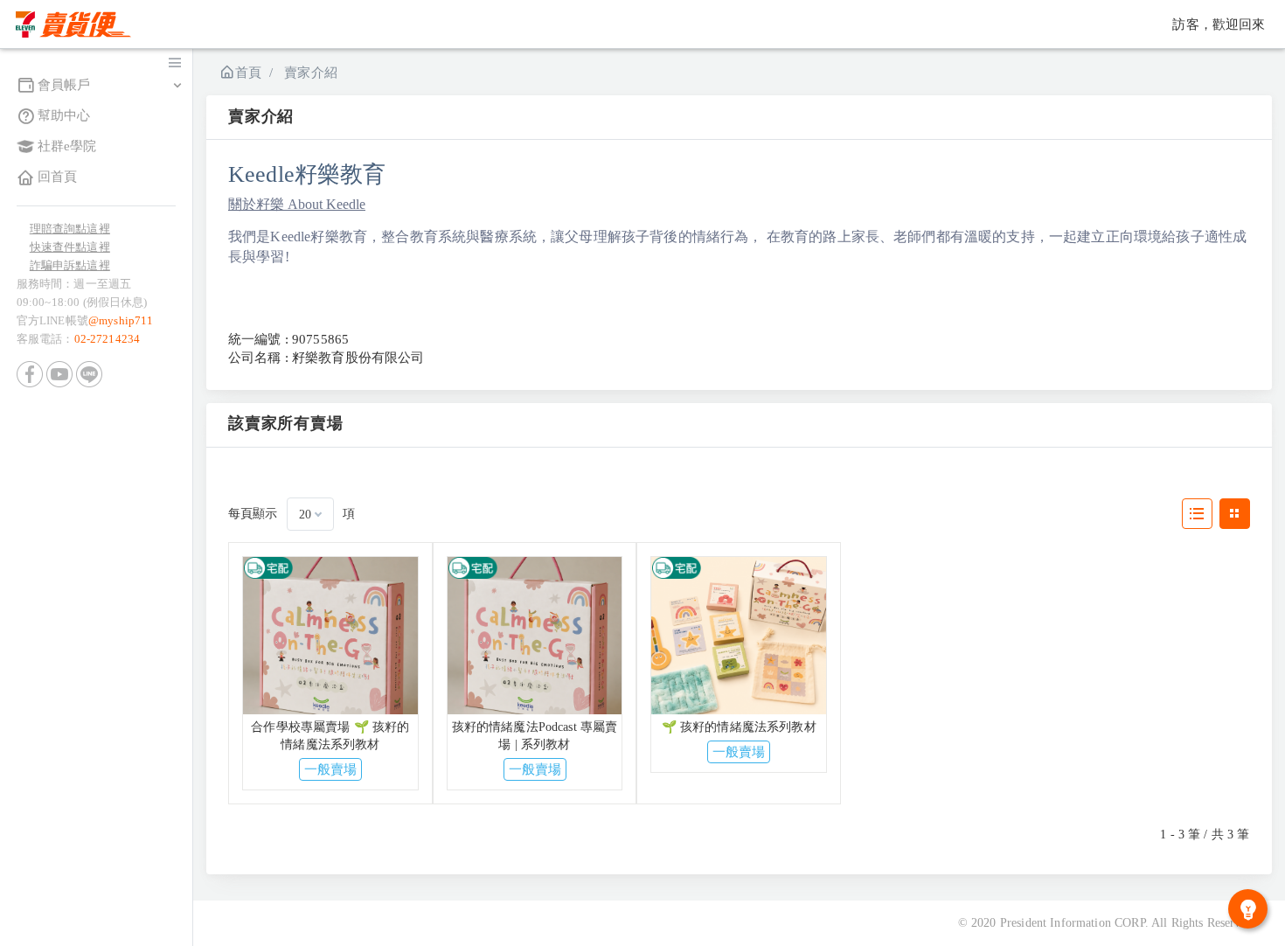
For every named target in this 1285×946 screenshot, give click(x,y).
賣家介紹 (310, 73)
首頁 (248, 73)
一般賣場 (330, 769)
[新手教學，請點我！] (1248, 909)
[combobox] (310, 514)
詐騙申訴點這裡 (70, 265)
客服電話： (78, 338)
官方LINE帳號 (85, 320)
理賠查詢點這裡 (70, 228)
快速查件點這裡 (70, 247)
